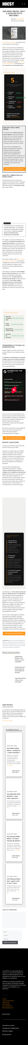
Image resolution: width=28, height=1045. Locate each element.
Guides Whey (5, 1002)
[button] (23, 4)
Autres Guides (6, 1004)
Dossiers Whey (11, 42)
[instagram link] (3, 1014)
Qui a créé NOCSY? (7, 1006)
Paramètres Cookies (8, 1025)
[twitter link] (5, 1014)
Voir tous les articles (7, 720)
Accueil (4, 42)
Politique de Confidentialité (10, 1028)
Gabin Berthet (20, 19)
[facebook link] (7, 1014)
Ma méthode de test (7, 1008)
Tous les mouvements (8, 1000)
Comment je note (15, 117)
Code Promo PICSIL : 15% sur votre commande (20, 680)
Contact (4, 999)
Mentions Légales (7, 1031)
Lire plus (10, 765)
